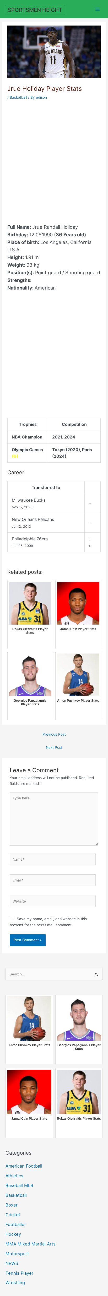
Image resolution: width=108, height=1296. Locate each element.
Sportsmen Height (35, 10)
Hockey (13, 1234)
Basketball (18, 97)
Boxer (12, 1205)
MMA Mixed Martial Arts (31, 1244)
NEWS (12, 1263)
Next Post (54, 747)
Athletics (14, 1175)
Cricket (13, 1214)
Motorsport (17, 1253)
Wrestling (15, 1282)
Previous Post (54, 734)
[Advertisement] (54, 158)
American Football (24, 1166)
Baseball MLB (19, 1185)
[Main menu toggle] (97, 9)
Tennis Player (19, 1273)
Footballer (16, 1224)
